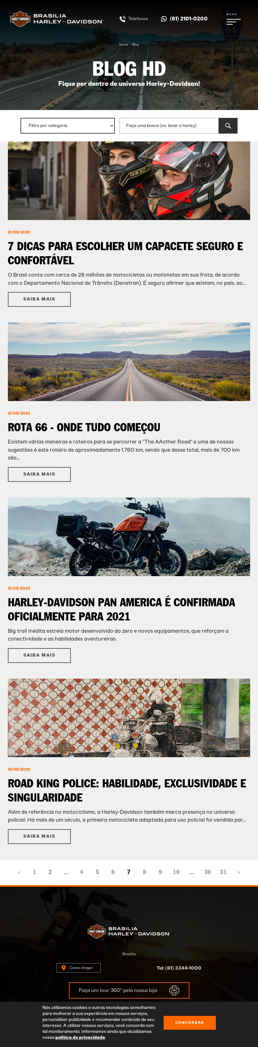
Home (123, 44)
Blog (135, 44)
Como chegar (81, 968)
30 (207, 872)
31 (223, 872)
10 (176, 872)
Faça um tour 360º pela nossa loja (118, 990)
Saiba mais (39, 299)
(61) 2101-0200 (189, 18)
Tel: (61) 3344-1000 (179, 968)
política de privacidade (80, 1037)
